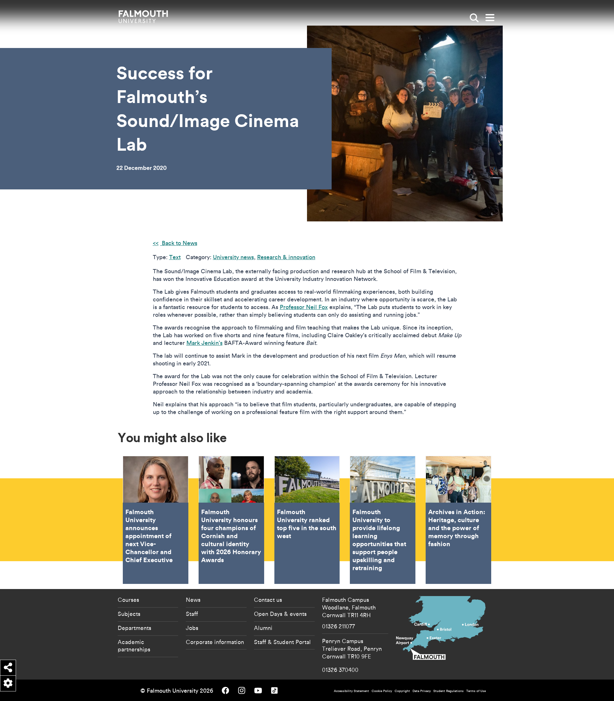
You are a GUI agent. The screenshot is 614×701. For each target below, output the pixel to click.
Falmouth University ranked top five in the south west (307, 520)
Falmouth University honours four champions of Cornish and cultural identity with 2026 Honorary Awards (231, 520)
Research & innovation (286, 257)
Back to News (178, 243)
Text (175, 257)
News (193, 599)
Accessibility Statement (351, 691)
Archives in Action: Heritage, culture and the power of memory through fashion (458, 520)
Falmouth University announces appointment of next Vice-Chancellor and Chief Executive (155, 520)
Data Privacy (422, 691)
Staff (192, 613)
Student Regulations (448, 691)
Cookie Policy (382, 691)
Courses (128, 599)
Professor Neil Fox (304, 307)
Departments (134, 627)
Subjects (129, 613)
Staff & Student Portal (282, 641)
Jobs (192, 627)
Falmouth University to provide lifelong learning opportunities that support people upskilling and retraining (382, 520)
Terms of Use (476, 691)
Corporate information (215, 641)
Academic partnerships (134, 645)
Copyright (402, 691)
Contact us (268, 599)
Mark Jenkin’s (204, 343)
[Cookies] (8, 683)
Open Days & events (280, 613)
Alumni (263, 627)
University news (233, 257)
